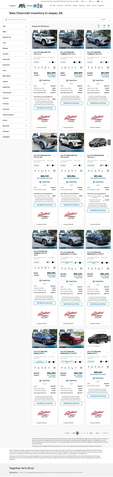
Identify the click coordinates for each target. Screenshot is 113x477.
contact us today (62, 453)
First (67, 433)
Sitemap (35, 472)
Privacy (40, 472)
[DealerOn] (13, 472)
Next (91, 433)
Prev (73, 433)
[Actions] (54, 53)
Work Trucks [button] (68, 5)
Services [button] (94, 5)
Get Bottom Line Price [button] (45, 108)
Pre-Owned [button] (60, 5)
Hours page (89, 457)
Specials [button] (75, 5)
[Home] (51, 5)
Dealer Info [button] (101, 5)
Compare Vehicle (42, 127)
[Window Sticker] (54, 67)
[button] (55, 39)
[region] (45, 95)
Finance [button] (88, 5)
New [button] (54, 5)
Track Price (46, 80)
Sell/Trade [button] (82, 5)
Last (97, 433)
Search (103, 19)
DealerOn (30, 472)
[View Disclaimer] (48, 67)
